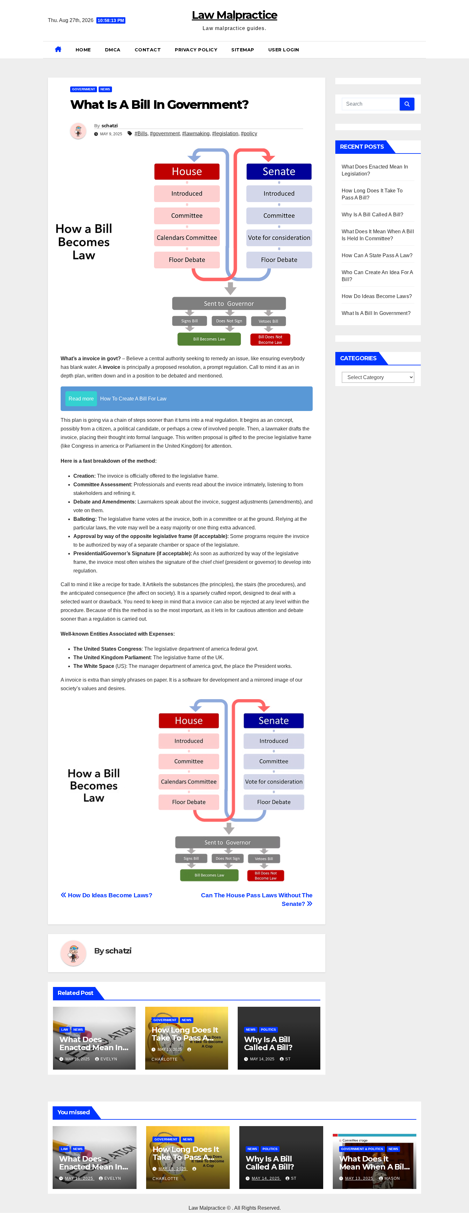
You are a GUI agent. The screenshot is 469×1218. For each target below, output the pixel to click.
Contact (148, 50)
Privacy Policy (196, 50)
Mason (392, 1178)
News (105, 89)
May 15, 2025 (173, 1169)
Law (64, 1029)
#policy (249, 133)
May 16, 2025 (79, 1178)
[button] (418, 49)
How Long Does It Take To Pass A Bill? (185, 1037)
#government (165, 133)
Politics (268, 1029)
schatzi (109, 126)
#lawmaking (196, 133)
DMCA (113, 50)
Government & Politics (362, 1149)
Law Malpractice (234, 15)
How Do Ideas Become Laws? (110, 895)
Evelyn (108, 1059)
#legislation (225, 133)
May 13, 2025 (360, 1178)
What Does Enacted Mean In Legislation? (91, 1047)
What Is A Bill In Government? (376, 313)
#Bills (141, 133)
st (288, 1059)
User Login (283, 50)
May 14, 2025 (266, 1178)
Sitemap (242, 50)
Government (83, 89)
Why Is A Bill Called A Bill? (268, 1043)
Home (83, 50)
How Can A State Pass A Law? (377, 255)
